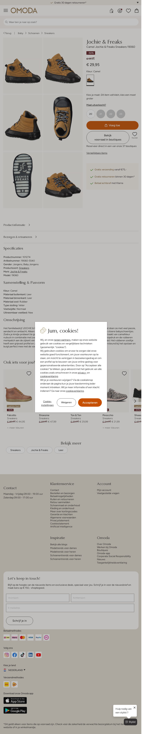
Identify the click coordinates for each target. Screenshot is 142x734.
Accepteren (88, 402)
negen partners (61, 339)
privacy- (81, 372)
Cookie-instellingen (46, 403)
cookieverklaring (48, 376)
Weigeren (65, 402)
